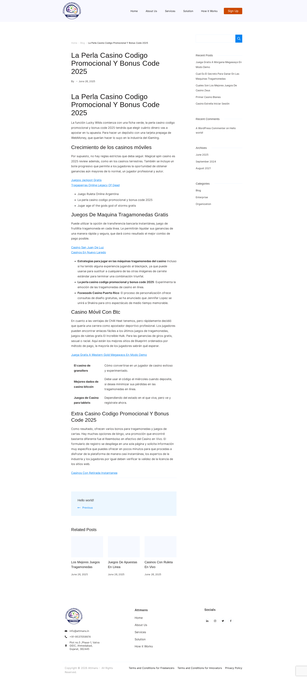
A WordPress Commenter (210, 128)
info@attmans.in (79, 631)
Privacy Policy (233, 668)
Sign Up (233, 11)
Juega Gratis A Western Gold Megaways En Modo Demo (109, 354)
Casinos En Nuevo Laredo (88, 252)
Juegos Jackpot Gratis (86, 180)
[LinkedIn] (207, 621)
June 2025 (202, 154)
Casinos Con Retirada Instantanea (94, 473)
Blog (198, 190)
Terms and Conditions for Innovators (199, 668)
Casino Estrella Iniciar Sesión (212, 103)
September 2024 (206, 161)
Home (134, 11)
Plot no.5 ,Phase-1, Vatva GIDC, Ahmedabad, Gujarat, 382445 (84, 646)
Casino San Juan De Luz (87, 247)
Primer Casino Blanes (208, 97)
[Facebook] (230, 621)
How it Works (209, 11)
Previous (87, 507)
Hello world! (86, 500)
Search (238, 39)
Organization (203, 204)
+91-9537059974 (80, 636)
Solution (188, 11)
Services (170, 11)
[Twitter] (223, 621)
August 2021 (203, 168)
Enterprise (202, 197)
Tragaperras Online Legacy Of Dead (95, 185)
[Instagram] (215, 621)
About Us (151, 11)
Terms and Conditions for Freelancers (151, 668)
